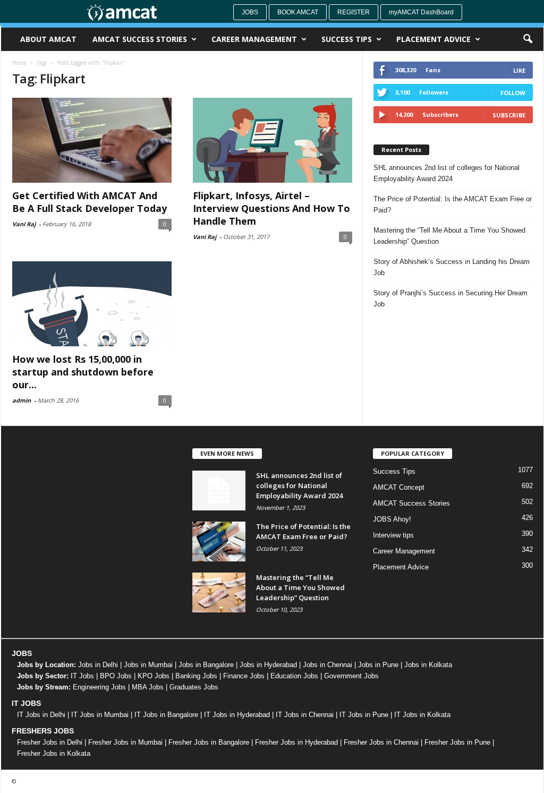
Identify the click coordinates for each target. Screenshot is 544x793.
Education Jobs (294, 676)
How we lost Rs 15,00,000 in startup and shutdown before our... (83, 372)
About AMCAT (48, 39)
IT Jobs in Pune (363, 715)
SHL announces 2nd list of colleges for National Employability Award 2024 (446, 173)
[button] (527, 39)
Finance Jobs (244, 676)
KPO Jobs (153, 676)
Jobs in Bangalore (206, 665)
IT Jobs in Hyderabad (237, 715)
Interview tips (393, 535)
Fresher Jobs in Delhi (49, 742)
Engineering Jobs (99, 687)
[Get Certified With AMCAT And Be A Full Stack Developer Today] (92, 140)
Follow (512, 93)
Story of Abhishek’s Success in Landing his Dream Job (451, 267)
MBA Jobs (148, 687)
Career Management (254, 39)
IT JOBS (26, 703)
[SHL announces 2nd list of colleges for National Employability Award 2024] (218, 490)
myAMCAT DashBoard (421, 12)
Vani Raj (24, 224)
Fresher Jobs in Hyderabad (296, 742)
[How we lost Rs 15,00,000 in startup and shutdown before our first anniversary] (92, 303)
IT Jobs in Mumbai (100, 715)
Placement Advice (433, 39)
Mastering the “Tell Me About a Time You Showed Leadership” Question (449, 235)
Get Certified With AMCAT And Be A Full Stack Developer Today (89, 202)
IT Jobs (82, 676)
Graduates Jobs (193, 687)
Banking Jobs (196, 676)
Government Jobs (351, 676)
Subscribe (508, 115)
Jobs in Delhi (98, 665)
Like (519, 70)
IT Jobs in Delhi (41, 715)
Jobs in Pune (378, 665)
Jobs (250, 12)
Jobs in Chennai (327, 665)
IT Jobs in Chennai (305, 715)
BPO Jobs (116, 676)
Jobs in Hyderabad (268, 665)
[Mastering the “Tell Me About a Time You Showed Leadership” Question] (218, 592)
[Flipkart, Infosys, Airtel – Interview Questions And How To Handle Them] (272, 140)
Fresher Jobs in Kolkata (53, 753)
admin (21, 400)
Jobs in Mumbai (148, 665)
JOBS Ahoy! (392, 519)
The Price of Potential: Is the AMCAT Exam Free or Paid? (452, 204)
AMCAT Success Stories (139, 39)
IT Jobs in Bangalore (166, 715)
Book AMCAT (297, 12)
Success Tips (346, 39)
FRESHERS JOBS (43, 731)
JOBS (22, 653)
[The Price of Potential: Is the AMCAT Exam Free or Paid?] (218, 541)
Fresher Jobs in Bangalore (208, 742)
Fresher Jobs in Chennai (381, 742)
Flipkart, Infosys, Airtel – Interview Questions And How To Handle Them (271, 208)
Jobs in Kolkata (428, 665)
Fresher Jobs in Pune (457, 742)
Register (353, 12)
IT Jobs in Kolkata (422, 715)
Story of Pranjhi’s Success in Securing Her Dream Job (450, 298)
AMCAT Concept (398, 487)
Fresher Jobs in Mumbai (125, 742)
